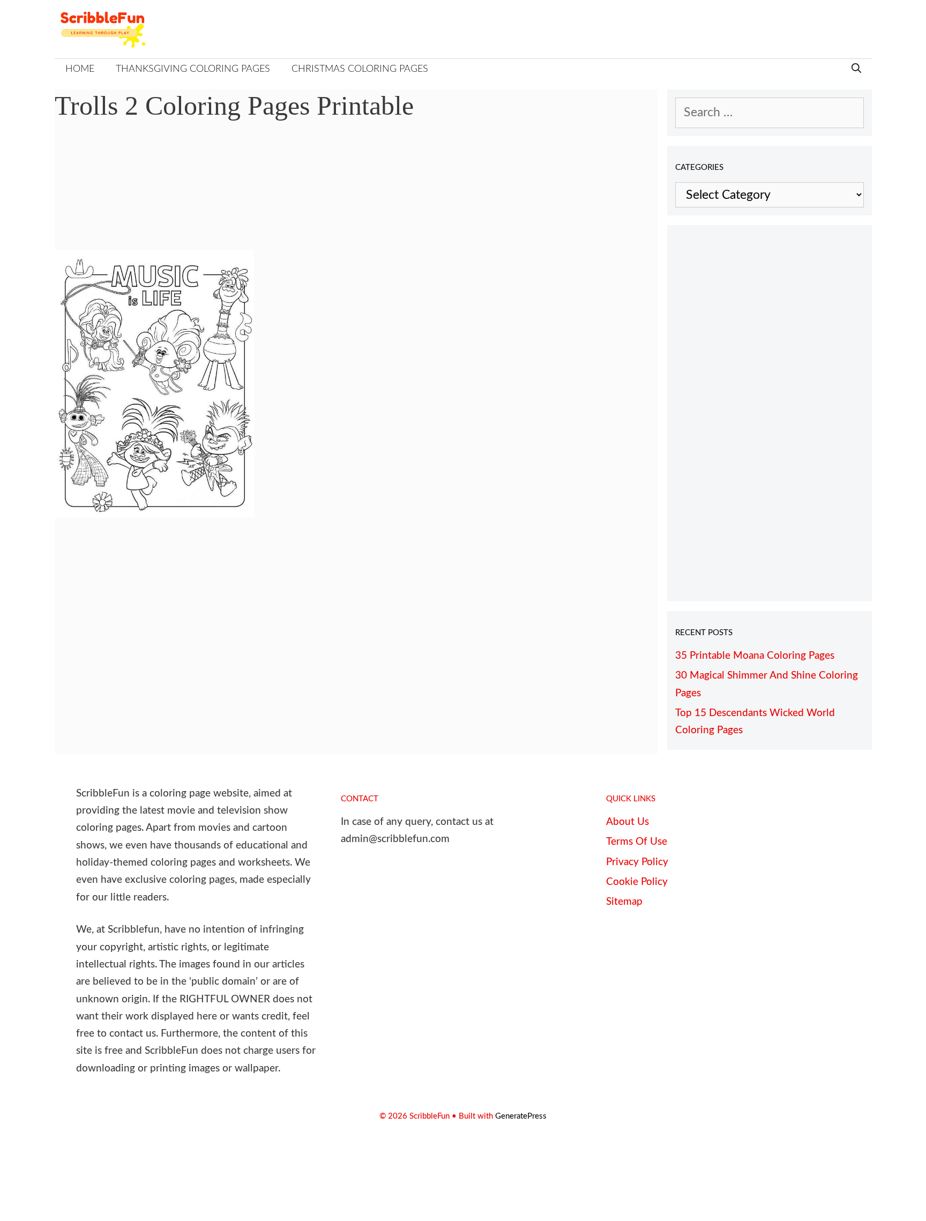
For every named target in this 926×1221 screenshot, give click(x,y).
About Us (627, 822)
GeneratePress (521, 1116)
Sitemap (624, 902)
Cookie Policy (637, 882)
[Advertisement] (356, 193)
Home (79, 69)
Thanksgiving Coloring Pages (193, 69)
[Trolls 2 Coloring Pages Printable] (154, 514)
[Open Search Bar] (856, 69)
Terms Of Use (636, 842)
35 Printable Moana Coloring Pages (754, 656)
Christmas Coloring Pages (360, 69)
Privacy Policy (637, 862)
